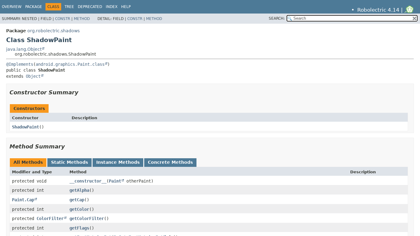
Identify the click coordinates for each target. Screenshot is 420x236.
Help (126, 7)
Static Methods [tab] (69, 162)
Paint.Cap (23, 199)
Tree (69, 7)
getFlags (79, 228)
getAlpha (79, 190)
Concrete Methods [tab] (170, 162)
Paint (115, 181)
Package (33, 7)
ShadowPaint (25, 126)
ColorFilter (50, 218)
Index (111, 7)
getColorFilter (86, 218)
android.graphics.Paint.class (70, 64)
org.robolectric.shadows (53, 30)
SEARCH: (277, 18)
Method (82, 19)
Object (33, 76)
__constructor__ (87, 181)
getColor (79, 209)
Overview (12, 7)
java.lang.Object (24, 49)
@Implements (19, 64)
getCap (76, 199)
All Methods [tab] (28, 162)
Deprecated (90, 7)
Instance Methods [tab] (118, 162)
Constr (62, 19)
